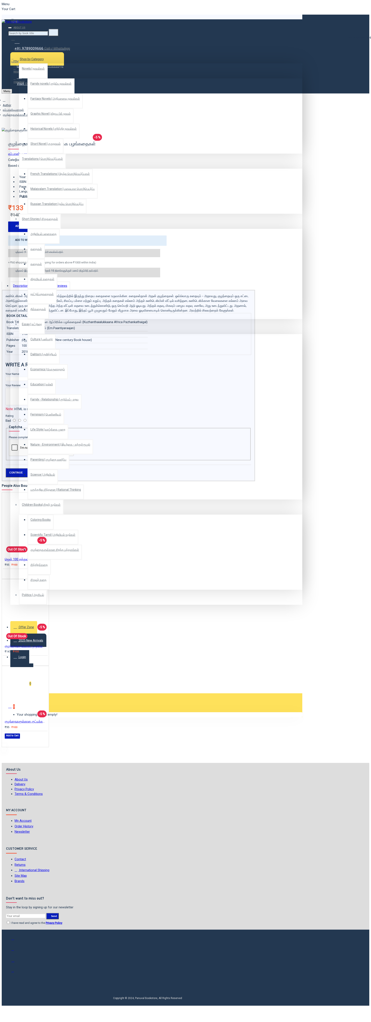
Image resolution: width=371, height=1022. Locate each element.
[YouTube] (15, 972)
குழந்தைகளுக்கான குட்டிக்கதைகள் (26, 721)
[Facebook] (15, 940)
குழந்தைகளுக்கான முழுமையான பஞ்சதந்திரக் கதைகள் (26, 646)
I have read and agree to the (36, 922)
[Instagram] (15, 962)
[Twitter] (15, 951)
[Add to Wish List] (8, 574)
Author (7, 105)
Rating (10, 415)
